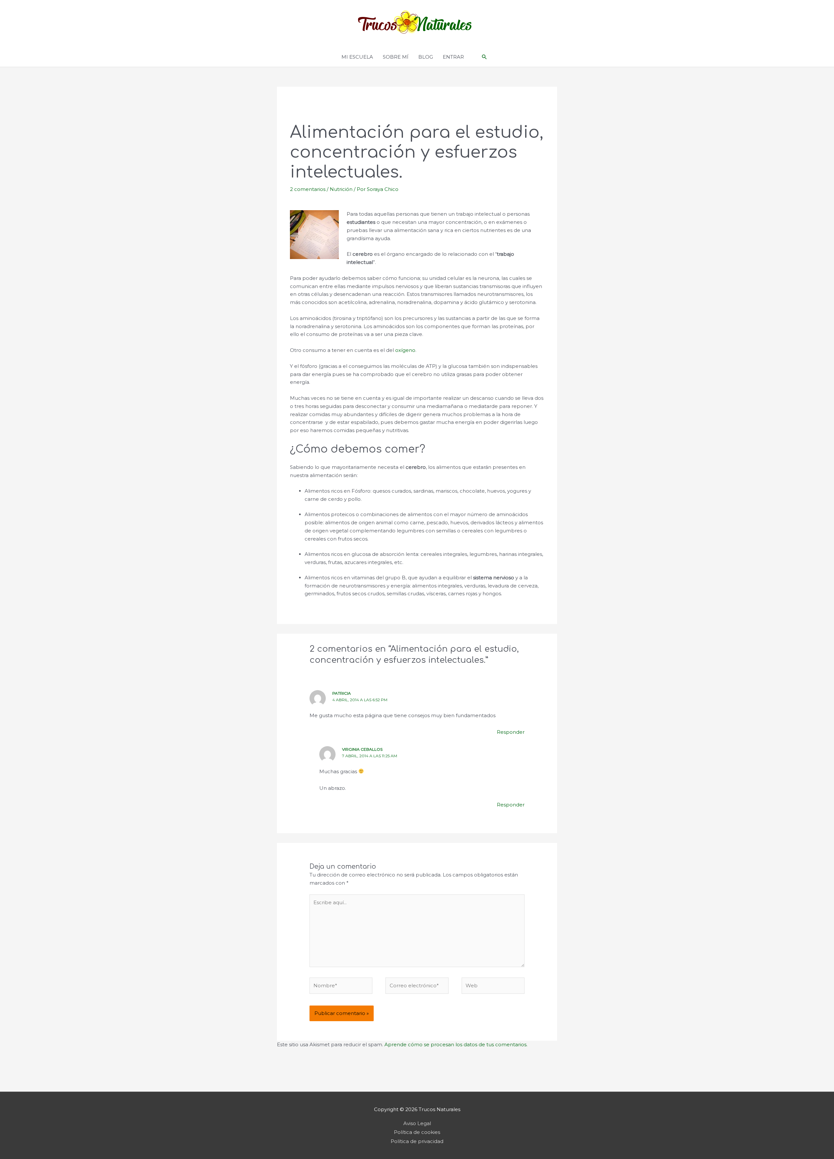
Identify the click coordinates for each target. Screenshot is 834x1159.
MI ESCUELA (357, 57)
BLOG (425, 57)
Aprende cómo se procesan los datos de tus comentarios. (455, 1044)
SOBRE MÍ (396, 57)
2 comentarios (307, 189)
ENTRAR (453, 57)
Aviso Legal (417, 1123)
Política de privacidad (417, 1141)
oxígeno (405, 350)
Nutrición (341, 189)
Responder (511, 732)
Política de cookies (417, 1132)
